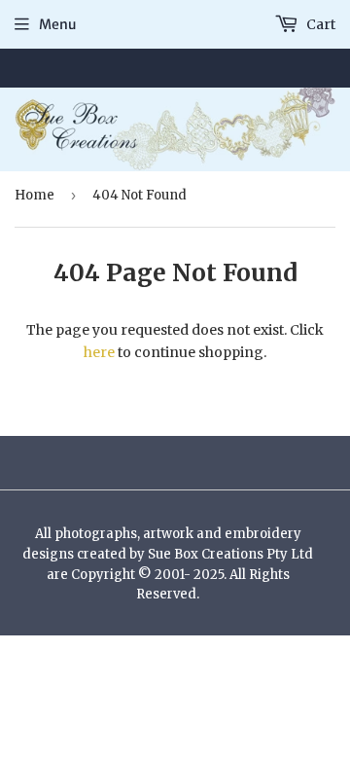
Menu (58, 24)
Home (34, 195)
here (99, 352)
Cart (319, 24)
